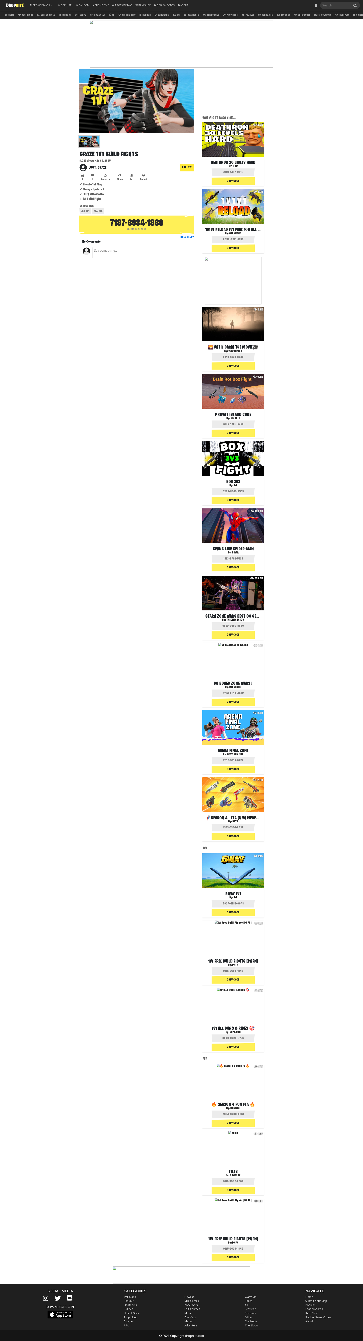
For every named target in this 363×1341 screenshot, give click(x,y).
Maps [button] (41, 5)
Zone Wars (163, 15)
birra (235, 552)
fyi (235, 485)
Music (188, 1313)
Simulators (324, 15)
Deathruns (27, 15)
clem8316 (235, 233)
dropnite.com (194, 1336)
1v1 (178, 15)
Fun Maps (190, 1317)
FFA (100, 211)
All (246, 1305)
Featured (250, 1309)
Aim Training (128, 15)
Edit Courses (47, 15)
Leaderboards (314, 1309)
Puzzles (249, 15)
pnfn (235, 965)
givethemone (235, 754)
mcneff (235, 418)
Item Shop (311, 1313)
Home (11, 15)
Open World (303, 15)
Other (248, 1317)
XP (113, 15)
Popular (310, 1305)
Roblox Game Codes (318, 1317)
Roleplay (344, 15)
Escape (82, 15)
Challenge (251, 1321)
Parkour (66, 15)
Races (248, 1301)
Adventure (190, 1325)
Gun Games (267, 15)
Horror (146, 15)
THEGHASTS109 (235, 619)
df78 (235, 821)
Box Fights (193, 15)
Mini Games (213, 15)
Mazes (188, 1321)
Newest (189, 1297)
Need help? (187, 237)
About (309, 1321)
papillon (235, 1032)
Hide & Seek (99, 15)
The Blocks (252, 1325)
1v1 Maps (130, 1297)
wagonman (235, 351)
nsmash (235, 1108)
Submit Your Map (316, 1301)
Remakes (250, 1313)
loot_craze (97, 168)
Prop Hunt (232, 15)
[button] (184, 5)
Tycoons (285, 15)
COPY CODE (233, 181)
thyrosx (235, 1175)
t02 (235, 166)
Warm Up (251, 1297)
